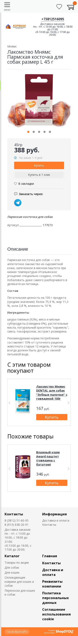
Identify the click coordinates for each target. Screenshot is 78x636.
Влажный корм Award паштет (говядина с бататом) (48, 458)
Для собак (12, 567)
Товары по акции (17, 562)
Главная (49, 555)
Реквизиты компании (52, 584)
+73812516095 (52, 19)
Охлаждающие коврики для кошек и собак (19, 581)
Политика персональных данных (55, 598)
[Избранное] (59, 7)
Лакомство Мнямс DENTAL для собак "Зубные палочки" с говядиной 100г (51, 393)
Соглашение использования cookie (56, 614)
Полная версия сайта (17, 631)
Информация (54, 514)
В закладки (26, 184)
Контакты (14, 514)
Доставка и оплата (55, 520)
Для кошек (12, 572)
